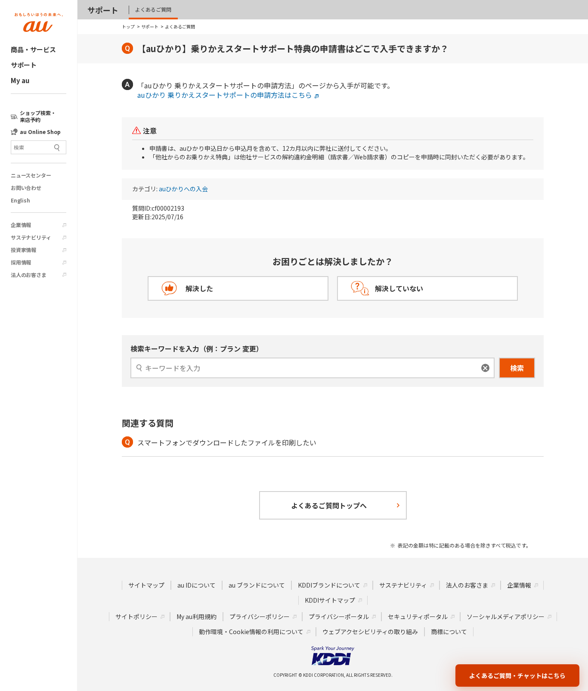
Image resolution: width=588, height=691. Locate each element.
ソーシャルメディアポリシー (506, 616)
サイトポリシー (136, 616)
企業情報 (21, 224)
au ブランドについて (257, 585)
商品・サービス (33, 49)
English (20, 200)
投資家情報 (23, 249)
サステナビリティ (31, 237)
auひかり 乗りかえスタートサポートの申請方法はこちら (224, 95)
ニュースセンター (31, 175)
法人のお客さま (28, 274)
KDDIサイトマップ (330, 600)
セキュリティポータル (418, 616)
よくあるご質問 (153, 9)
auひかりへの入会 (183, 189)
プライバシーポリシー (259, 616)
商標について (449, 631)
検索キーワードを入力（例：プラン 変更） (196, 348)
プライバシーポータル (339, 616)
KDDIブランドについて (329, 585)
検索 (517, 368)
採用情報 (21, 262)
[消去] (485, 368)
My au (20, 80)
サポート (24, 64)
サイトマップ (146, 585)
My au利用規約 (196, 616)
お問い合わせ (26, 187)
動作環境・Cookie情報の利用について (251, 631)
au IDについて (196, 585)
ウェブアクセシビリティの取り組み (370, 631)
